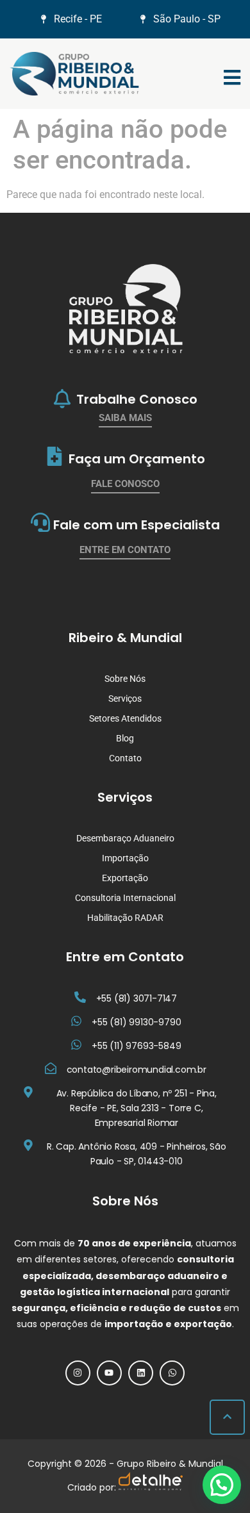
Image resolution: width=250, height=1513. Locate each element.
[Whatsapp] (172, 1372)
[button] (222, 1485)
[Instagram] (77, 1372)
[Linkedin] (140, 1372)
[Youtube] (109, 1372)
